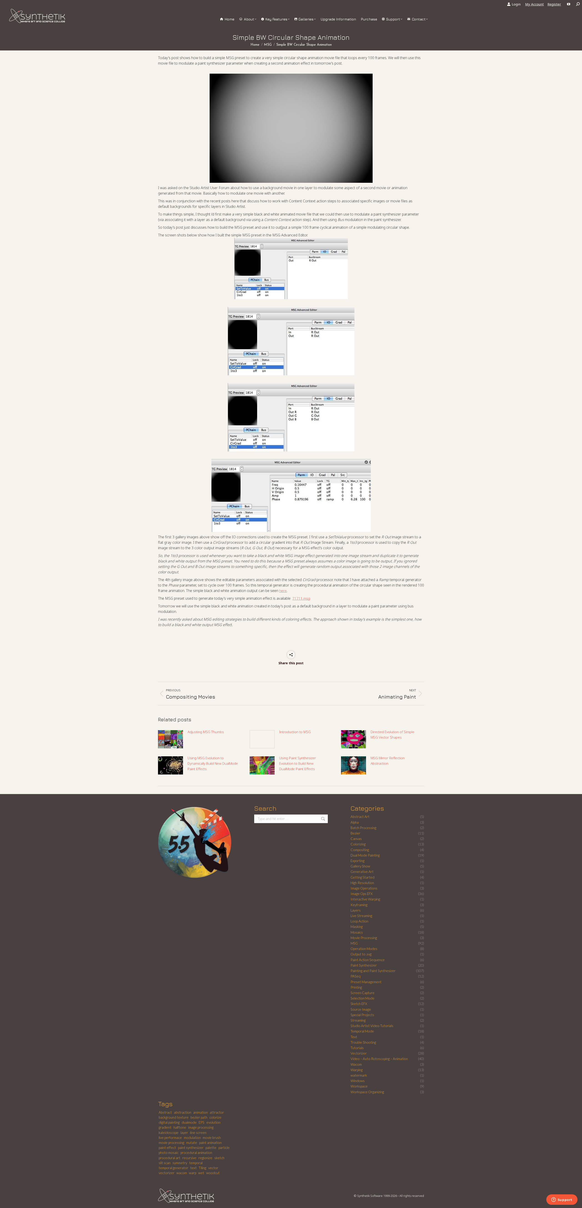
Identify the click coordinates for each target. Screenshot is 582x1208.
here (283, 590)
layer (184, 1132)
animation (200, 1112)
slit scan (165, 1163)
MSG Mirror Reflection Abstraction (388, 761)
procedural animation (196, 1152)
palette (211, 1147)
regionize (205, 1158)
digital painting (169, 1122)
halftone (179, 1127)
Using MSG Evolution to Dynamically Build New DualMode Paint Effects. (213, 763)
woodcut (213, 1173)
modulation (192, 1137)
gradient (165, 1127)
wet (201, 1173)
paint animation (210, 1142)
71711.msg (301, 598)
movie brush (212, 1137)
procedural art (169, 1158)
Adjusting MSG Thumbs (206, 731)
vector (213, 1168)
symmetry (180, 1163)
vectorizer (166, 1173)
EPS (201, 1122)
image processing (200, 1127)
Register (554, 4)
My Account (534, 4)
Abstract (165, 1112)
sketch (219, 1158)
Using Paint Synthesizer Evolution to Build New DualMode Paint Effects (297, 763)
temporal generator (173, 1168)
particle (224, 1147)
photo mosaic (168, 1152)
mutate (191, 1142)
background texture (173, 1117)
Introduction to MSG (295, 731)
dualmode (189, 1122)
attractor (217, 1112)
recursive (189, 1158)
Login (516, 4)
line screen (198, 1132)
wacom (181, 1173)
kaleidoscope (168, 1132)
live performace (170, 1137)
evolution (213, 1122)
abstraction (182, 1112)
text (193, 1168)
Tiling (202, 1168)
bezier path (199, 1117)
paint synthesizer (190, 1147)
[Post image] (170, 739)
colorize (215, 1117)
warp (192, 1173)
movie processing (171, 1142)
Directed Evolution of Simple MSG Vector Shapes (392, 734)
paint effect (167, 1147)
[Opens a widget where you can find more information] (561, 1200)
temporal (196, 1163)
